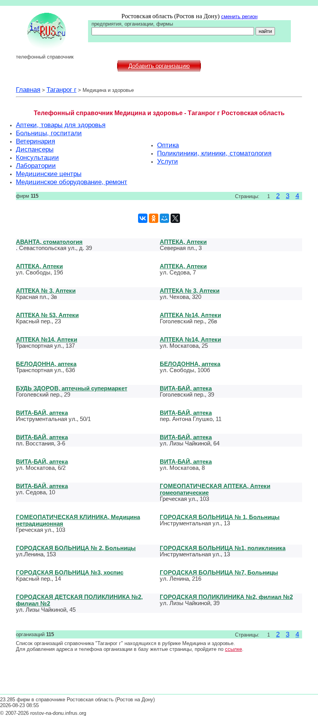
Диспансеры (35, 149)
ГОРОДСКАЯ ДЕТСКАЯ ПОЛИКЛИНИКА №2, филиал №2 (79, 600)
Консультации (37, 157)
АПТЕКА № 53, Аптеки (47, 315)
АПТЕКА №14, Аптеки (190, 315)
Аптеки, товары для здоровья (60, 125)
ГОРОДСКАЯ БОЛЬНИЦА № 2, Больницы (76, 548)
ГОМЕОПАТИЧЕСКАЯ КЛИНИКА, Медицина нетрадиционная (78, 520)
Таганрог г (61, 89)
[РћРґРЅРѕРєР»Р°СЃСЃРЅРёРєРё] (153, 218)
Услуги (167, 161)
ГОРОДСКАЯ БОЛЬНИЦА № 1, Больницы (220, 517)
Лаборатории (36, 165)
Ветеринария (35, 141)
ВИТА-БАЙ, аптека (186, 388)
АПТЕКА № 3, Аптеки (46, 290)
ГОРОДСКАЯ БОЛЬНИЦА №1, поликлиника (222, 548)
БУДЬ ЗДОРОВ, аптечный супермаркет (71, 388)
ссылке (233, 649)
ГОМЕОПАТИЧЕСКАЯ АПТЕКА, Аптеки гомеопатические (215, 489)
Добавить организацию (159, 66)
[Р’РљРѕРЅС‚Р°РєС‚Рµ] (142, 218)
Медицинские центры (48, 174)
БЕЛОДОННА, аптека (46, 364)
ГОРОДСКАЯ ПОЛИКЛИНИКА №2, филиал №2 (226, 597)
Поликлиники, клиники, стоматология (214, 153)
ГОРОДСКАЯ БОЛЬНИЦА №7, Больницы (219, 572)
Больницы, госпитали (49, 133)
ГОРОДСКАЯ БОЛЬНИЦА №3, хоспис (69, 572)
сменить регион (239, 16)
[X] (175, 218)
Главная (28, 89)
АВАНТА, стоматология (49, 241)
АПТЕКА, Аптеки (183, 241)
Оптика (168, 145)
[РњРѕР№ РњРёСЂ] (164, 218)
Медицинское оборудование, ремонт (71, 182)
